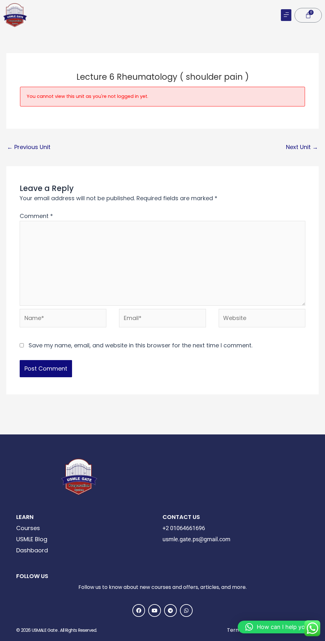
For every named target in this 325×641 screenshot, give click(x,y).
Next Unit (302, 147)
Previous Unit (28, 147)
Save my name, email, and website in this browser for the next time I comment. (140, 345)
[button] (286, 15)
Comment (36, 216)
